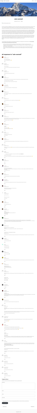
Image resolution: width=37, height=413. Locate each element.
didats (4, 123)
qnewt (5, 244)
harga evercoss (6, 361)
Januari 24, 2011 (6, 349)
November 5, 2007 (6, 325)
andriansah (5, 63)
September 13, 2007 (6, 64)
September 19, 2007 (6, 278)
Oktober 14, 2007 (6, 317)
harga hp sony (5, 355)
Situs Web (3, 397)
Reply (4, 61)
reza (4, 263)
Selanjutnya (32, 406)
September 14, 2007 (6, 174)
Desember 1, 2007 (6, 333)
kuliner (22, 21)
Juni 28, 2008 (5, 341)
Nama (3, 390)
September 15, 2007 (6, 252)
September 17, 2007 (6, 264)
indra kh (5, 257)
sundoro (5, 192)
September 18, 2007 (6, 271)
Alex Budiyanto (6, 284)
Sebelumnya (4, 406)
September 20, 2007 (6, 291)
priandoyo (5, 238)
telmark (5, 159)
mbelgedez (5, 290)
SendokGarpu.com (6, 316)
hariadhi (5, 151)
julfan (4, 173)
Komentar (3, 382)
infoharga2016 (5, 373)
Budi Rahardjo (5, 179)
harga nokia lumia (6, 367)
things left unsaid (4, 0)
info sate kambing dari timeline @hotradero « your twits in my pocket (11, 348)
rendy (4, 185)
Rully (4, 251)
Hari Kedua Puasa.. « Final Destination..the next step (9, 232)
